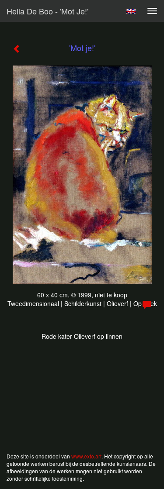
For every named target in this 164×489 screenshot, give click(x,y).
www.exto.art (86, 456)
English (131, 11)
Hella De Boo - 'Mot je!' (47, 11)
